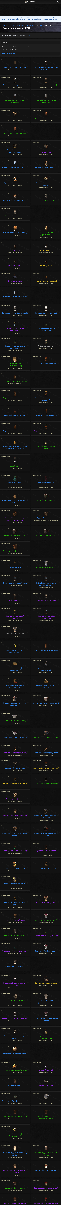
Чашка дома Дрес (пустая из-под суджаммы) (15, 1171)
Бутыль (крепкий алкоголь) (15, 266)
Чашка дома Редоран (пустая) (15, 1203)
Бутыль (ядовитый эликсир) (46, 281)
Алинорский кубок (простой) (46, 85)
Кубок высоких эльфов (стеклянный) (46, 617)
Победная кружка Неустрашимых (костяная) (14, 834)
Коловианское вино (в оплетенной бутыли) (15, 501)
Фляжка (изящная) (15, 1085)
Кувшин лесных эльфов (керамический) (15, 669)
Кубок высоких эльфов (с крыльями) (14, 617)
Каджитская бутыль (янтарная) (15, 381)
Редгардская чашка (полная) (46, 920)
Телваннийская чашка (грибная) (15, 1070)
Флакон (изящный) (46, 1070)
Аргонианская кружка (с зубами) (15, 118)
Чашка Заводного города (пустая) (14, 1116)
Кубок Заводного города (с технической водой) (46, 584)
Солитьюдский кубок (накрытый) (15, 1018)
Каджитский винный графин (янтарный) (46, 399)
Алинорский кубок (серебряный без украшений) (15, 101)
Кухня (40, 25)
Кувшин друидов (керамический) (46, 650)
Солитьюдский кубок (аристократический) (46, 1002)
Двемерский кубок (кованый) (46, 364)
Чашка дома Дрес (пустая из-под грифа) (15, 1154)
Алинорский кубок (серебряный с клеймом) (46, 101)
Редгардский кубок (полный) (46, 951)
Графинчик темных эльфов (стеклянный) (15, 347)
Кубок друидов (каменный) (15, 634)
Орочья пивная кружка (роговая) (15, 815)
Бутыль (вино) (15, 250)
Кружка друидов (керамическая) (15, 551)
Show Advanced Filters (9, 53)
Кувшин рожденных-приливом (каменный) (14, 704)
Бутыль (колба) (46, 250)
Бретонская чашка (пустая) (15, 216)
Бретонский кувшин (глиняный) (15, 233)
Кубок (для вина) (15, 568)
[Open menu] (2, 2)
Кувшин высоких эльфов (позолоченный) (15, 651)
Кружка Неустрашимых (46, 518)
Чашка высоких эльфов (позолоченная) (15, 1135)
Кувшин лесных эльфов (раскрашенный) (15, 686)
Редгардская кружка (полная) (15, 868)
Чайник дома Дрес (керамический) (15, 1101)
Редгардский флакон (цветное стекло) (14, 984)
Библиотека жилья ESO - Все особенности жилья (23, 25)
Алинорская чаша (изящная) (15, 67)
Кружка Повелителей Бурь (46, 535)
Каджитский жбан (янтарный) (46, 415)
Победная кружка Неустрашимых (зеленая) (46, 817)
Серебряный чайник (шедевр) (46, 983)
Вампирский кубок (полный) (46, 313)
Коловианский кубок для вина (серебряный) (15, 465)
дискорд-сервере (52, 20)
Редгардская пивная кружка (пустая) (15, 904)
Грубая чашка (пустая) (46, 346)
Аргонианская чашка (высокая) (46, 118)
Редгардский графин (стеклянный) (15, 951)
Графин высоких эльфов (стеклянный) (15, 329)
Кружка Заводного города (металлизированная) (15, 519)
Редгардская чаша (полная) (46, 903)
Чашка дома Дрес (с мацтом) (15, 1188)
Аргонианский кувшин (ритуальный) (46, 151)
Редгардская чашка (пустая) (15, 936)
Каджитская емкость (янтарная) (15, 398)
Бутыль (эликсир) (15, 281)
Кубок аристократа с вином (46, 601)
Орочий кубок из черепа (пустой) (15, 783)
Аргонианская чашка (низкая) (15, 133)
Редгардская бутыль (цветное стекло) (46, 852)
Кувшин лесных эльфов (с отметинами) (46, 686)
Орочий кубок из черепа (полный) (46, 768)
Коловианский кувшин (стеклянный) (14, 484)
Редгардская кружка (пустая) (46, 868)
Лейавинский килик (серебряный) (15, 737)
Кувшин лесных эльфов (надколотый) (46, 669)
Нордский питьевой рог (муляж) (15, 753)
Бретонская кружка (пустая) (14, 183)
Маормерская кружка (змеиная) (46, 737)
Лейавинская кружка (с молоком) (46, 703)
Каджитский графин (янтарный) (15, 415)
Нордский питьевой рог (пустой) (46, 753)
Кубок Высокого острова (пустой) (46, 568)
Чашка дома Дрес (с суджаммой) (46, 1188)
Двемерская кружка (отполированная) (14, 365)
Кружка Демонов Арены (46, 500)
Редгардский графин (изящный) (46, 936)
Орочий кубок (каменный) (15, 768)
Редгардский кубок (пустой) (14, 966)
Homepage (5, 25)
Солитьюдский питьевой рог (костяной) (15, 1037)
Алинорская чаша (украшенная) (15, 85)
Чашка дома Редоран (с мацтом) (46, 1203)
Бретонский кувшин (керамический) (46, 234)
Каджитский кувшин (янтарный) (15, 431)
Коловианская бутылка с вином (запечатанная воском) (15, 447)
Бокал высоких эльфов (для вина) (15, 167)
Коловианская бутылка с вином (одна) (46, 447)
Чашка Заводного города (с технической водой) (46, 1117)
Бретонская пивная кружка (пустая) (14, 200)
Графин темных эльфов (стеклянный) (46, 329)
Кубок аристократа (15, 601)
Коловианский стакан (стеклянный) (46, 484)
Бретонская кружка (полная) (46, 167)
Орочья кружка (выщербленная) (46, 783)
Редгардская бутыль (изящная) (15, 851)
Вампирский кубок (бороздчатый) (15, 313)
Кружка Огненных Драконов (15, 535)
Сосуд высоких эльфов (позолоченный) (46, 1037)
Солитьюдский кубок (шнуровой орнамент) (46, 1019)
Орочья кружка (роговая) (15, 799)
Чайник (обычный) (46, 1085)
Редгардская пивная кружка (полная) (15, 885)
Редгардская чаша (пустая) (15, 920)
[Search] (58, 2)
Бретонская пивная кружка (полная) (46, 184)
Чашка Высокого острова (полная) (46, 1101)
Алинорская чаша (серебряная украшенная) (46, 68)
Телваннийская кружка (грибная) (14, 1053)
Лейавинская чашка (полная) (15, 721)
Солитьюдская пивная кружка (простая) (15, 1002)
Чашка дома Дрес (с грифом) (46, 1170)
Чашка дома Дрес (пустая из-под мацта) (46, 1154)
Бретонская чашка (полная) (46, 200)
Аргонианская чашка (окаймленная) (15, 151)
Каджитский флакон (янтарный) (46, 431)
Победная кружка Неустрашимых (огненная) (46, 834)
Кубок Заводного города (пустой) (15, 583)
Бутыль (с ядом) (46, 266)
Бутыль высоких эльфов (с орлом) (15, 296)
